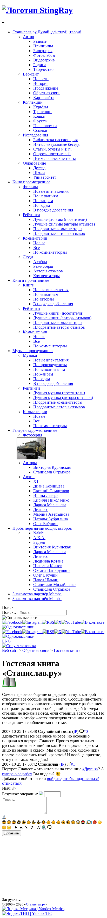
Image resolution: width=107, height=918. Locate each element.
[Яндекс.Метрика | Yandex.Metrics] (33, 909)
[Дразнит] (14, 823)
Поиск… (10, 612)
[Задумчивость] (100, 823)
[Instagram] (32, 622)
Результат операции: (20, 794)
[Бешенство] (68, 823)
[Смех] (24, 823)
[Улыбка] (4, 823)
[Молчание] (53, 823)
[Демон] (95, 823)
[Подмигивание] (9, 823)
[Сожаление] (78, 823)
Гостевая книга (67, 650)
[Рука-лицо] (4, 828)
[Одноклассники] (18, 627)
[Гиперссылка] (44, 828)
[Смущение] (73, 823)
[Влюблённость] (83, 823)
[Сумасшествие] (43, 823)
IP (75, 731)
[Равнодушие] (48, 823)
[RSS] (48, 622)
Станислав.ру (36, 904)
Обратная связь (35, 650)
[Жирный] (16, 828)
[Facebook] (12, 622)
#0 (86, 731)
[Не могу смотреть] (9, 828)
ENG (6, 641)
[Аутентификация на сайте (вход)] (19, 646)
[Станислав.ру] (37, 10)
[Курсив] (21, 828)
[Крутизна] (58, 823)
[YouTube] (71, 622)
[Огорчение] (29, 823)
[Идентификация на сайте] (14, 788)
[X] (58, 622)
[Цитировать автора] (81, 731)
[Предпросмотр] (4, 818)
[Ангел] (89, 823)
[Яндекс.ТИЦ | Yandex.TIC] (27, 913)
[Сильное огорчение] (34, 823)
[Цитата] (49, 828)
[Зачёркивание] (32, 828)
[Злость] (63, 823)
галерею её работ (17, 774)
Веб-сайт (10, 650)
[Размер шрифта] (39, 828)
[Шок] (39, 823)
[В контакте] (92, 622)
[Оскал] (19, 823)
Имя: (6, 788)
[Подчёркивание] (26, 828)
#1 (73, 764)
